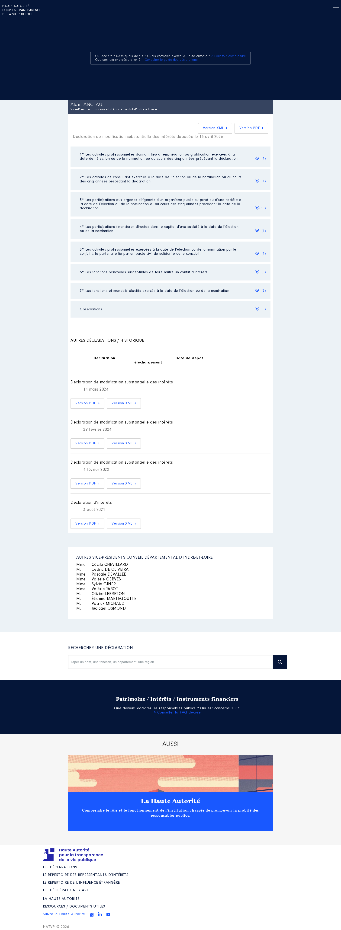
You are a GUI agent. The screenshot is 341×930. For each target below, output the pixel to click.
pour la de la (21, 10)
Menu (336, 10)
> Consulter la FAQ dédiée (177, 712)
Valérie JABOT (97, 589)
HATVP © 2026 (56, 927)
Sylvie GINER (96, 584)
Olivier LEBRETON (100, 594)
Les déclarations (60, 867)
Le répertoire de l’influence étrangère (81, 883)
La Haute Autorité (170, 801)
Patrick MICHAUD (100, 604)
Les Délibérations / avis (66, 890)
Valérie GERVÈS (98, 579)
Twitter (91, 915)
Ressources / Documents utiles (74, 906)
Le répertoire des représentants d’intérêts (86, 875)
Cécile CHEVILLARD (102, 565)
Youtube (108, 915)
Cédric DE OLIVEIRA (102, 570)
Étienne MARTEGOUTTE (106, 599)
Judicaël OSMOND (101, 609)
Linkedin (100, 914)
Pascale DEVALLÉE (101, 575)
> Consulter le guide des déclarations (170, 60)
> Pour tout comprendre (228, 56)
